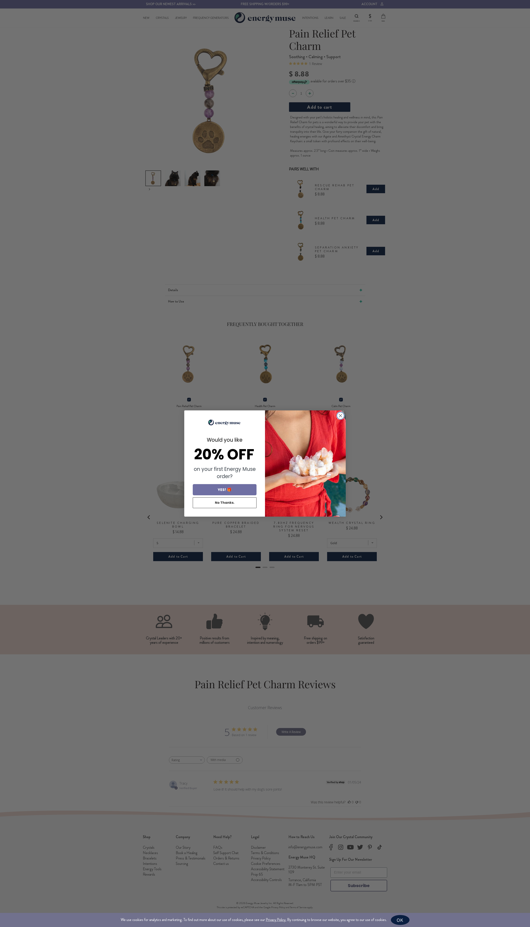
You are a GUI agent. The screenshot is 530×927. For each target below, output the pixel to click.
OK (400, 920)
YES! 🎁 (224, 489)
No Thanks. (224, 502)
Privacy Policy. (276, 919)
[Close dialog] (340, 415)
